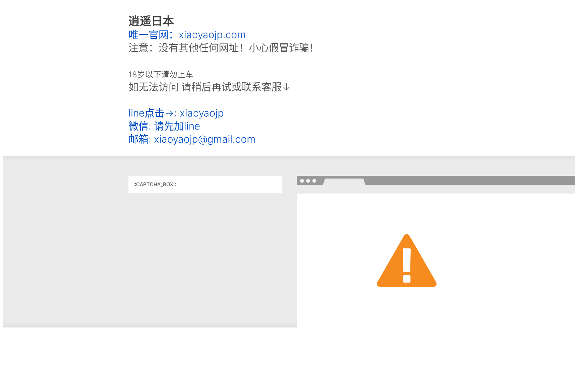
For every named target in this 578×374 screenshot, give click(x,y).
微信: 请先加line (164, 126)
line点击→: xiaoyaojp (176, 113)
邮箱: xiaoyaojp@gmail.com (192, 139)
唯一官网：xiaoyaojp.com (187, 34)
